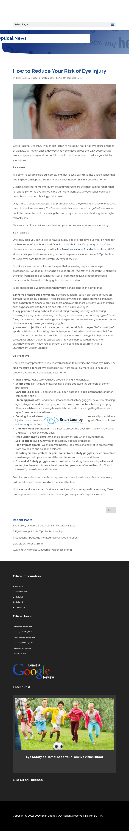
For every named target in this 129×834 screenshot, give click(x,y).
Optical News (75, 78)
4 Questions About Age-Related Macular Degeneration (45, 537)
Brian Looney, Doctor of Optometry (35, 78)
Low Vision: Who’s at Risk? (28, 543)
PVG (100, 815)
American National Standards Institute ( (84, 249)
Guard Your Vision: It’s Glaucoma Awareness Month (42, 549)
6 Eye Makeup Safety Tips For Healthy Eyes (39, 531)
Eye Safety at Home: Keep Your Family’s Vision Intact (44, 525)
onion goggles (23, 424)
